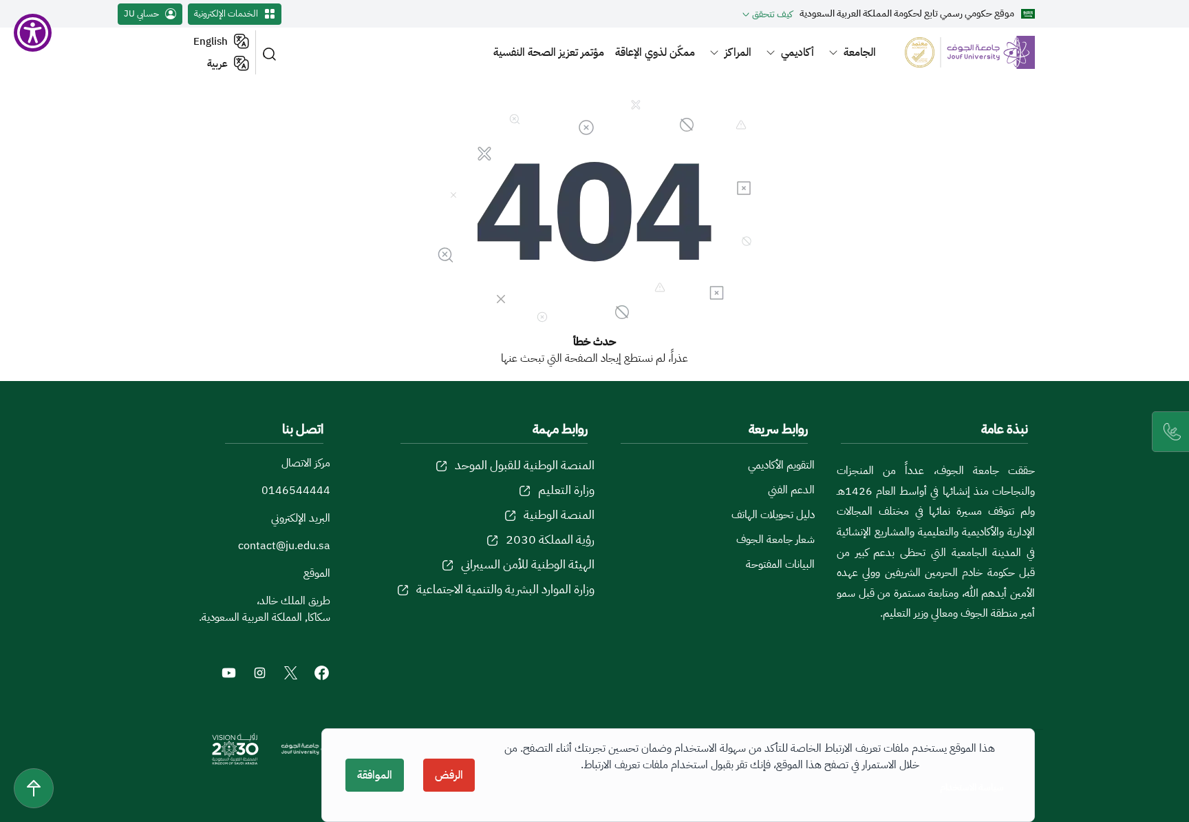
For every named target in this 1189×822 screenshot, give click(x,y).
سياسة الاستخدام (972, 787)
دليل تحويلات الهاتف (773, 514)
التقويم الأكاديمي (781, 465)
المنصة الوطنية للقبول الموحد (524, 464)
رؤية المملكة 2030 (550, 539)
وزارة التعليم (566, 489)
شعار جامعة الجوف (775, 539)
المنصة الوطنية (559, 514)
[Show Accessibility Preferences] (33, 33)
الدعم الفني (791, 490)
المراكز (738, 52)
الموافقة (374, 775)
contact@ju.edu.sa (284, 545)
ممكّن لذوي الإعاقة (655, 52)
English (210, 41)
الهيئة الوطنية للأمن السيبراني (527, 564)
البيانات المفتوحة (780, 564)
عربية (217, 63)
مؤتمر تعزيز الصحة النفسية (548, 52)
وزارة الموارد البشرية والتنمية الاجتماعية (505, 588)
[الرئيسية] (961, 52)
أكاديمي (797, 52)
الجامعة (860, 52)
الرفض (449, 775)
